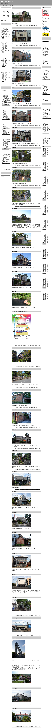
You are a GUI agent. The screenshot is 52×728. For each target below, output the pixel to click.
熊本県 (3, 81)
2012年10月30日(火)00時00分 (18, 45)
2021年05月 (44, 149)
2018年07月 (44, 181)
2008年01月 (44, 268)
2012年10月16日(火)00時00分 (18, 366)
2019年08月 (44, 169)
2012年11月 (44, 224)
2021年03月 (44, 151)
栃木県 (3, 44)
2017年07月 (44, 192)
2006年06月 (44, 286)
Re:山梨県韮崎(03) (45, 87)
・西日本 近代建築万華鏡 (6, 119)
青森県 (3, 37)
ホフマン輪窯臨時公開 (46, 133)
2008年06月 (44, 263)
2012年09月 (44, 226)
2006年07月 (44, 285)
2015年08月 (44, 214)
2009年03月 (44, 255)
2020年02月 (44, 163)
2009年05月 (44, 253)
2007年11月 (44, 270)
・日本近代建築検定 (5, 96)
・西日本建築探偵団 (5, 116)
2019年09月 (44, 168)
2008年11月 (44, 259)
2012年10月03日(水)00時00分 (18, 635)
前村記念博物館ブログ (7, 1)
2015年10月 (44, 212)
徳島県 (3, 73)
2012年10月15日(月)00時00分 (18, 387)
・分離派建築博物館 (5, 143)
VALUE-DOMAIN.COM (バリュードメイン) (46, 30)
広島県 (3, 70)
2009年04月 (44, 254)
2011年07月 (44, 233)
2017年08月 (44, 191)
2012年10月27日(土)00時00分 (18, 105)
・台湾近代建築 (4, 157)
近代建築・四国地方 (4, 72)
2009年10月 (44, 248)
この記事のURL (24, 25)
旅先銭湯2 (44, 24)
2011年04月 (44, 236)
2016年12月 (44, 199)
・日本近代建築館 (5, 95)
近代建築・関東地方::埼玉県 (29, 25)
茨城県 (3, 43)
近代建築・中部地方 (4, 50)
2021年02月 (44, 152)
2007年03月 (44, 277)
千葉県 (3, 47)
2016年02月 (44, 208)
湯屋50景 (44, 62)
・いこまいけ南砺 (5, 147)
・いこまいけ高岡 (5, 146)
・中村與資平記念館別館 (6, 154)
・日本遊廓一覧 (4, 97)
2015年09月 (44, 213)
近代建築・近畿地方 (4, 60)
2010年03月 (44, 244)
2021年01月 (44, 153)
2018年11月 (44, 177)
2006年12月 (44, 280)
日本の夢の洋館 (45, 21)
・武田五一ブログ (5, 155)
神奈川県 (3, 49)
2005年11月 (44, 292)
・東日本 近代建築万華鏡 (6, 118)
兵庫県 (3, 64)
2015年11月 (44, 211)
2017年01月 (44, 198)
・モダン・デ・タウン (5, 144)
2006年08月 (44, 284)
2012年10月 (44, 225)
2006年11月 (44, 281)
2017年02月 (44, 197)
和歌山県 (3, 66)
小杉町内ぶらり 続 (45, 125)
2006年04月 (44, 288)
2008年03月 (44, 266)
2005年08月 (44, 295)
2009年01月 (44, 257)
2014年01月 (44, 218)
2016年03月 (44, 207)
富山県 (3, 52)
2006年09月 (44, 283)
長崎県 (3, 80)
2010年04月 (44, 243)
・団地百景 (4, 126)
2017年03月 (44, 196)
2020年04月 (44, 161)
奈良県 (3, 65)
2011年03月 (44, 237)
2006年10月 (44, 282)
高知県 (3, 76)
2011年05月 (44, 235)
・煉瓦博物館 (4, 158)
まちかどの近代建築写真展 (30, 345)
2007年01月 (44, 279)
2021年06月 (44, 148)
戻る (1, 5)
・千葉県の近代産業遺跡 (6, 141)
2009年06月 (44, 252)
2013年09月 (44, 220)
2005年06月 (44, 297)
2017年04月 (44, 195)
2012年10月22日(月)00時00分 (18, 206)
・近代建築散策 (4, 133)
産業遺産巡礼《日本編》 (46, 18)
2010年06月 (44, 241)
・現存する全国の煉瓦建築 (6, 105)
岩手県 (3, 38)
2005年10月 (44, 293)
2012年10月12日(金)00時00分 (18, 448)
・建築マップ (4, 145)
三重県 (3, 59)
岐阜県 (3, 56)
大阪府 (3, 63)
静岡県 (3, 57)
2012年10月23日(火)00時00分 (18, 185)
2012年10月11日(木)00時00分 (18, 469)
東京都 (3, 48)
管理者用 (11, 5)
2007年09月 (44, 272)
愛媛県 (3, 75)
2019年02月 (44, 174)
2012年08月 (44, 227)
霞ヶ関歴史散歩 (45, 55)
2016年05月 (44, 205)
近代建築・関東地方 (4, 42)
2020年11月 (44, 155)
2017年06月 (44, 193)
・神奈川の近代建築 (5, 142)
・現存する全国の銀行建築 (6, 94)
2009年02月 (44, 256)
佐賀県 (3, 79)
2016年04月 (44, 206)
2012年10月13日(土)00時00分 (18, 427)
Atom (8, 5)
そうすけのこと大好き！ (46, 141)
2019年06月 (44, 171)
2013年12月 (44, 219)
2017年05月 (44, 194)
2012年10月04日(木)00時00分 (18, 615)
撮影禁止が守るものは (46, 128)
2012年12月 (44, 223)
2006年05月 (44, 287)
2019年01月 (44, 175)
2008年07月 (44, 262)
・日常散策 (4, 114)
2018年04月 (44, 184)
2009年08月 (44, 250)
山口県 (3, 71)
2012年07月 (44, 228)
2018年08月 (44, 180)
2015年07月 (44, 215)
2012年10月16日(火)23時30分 (18, 345)
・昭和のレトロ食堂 (5, 140)
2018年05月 (44, 183)
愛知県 (3, 58)
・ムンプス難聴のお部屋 (6, 169)
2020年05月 (44, 160)
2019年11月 (44, 166)
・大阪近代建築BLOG (5, 132)
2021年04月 (44, 150)
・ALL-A (3, 125)
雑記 (2, 32)
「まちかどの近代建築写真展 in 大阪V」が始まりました (46, 110)
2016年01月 (44, 209)
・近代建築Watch (5, 127)
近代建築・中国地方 (4, 67)
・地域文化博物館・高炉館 (6, 139)
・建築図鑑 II (4, 124)
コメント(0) (34, 25)
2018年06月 (44, 182)
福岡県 (3, 78)
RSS (3, 5)
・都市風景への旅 (5, 111)
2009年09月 (44, 249)
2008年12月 (44, 258)
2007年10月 (44, 271)
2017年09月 (44, 190)
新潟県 (3, 51)
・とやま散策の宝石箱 (5, 149)
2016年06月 (44, 204)
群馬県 (3, 45)
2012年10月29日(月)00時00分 (18, 65)
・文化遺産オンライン (5, 168)
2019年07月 (44, 170)
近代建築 (2, 30)
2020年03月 (44, 162)
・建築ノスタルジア (5, 117)
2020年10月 (44, 156)
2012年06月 (44, 229)
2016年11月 (44, 200)
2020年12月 (44, 154)
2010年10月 (44, 239)
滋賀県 (3, 61)
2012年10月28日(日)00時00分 (18, 85)
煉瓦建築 (3, 28)
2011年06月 (44, 234)
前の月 (2, 20)
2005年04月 (44, 299)
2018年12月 (44, 176)
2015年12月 (44, 210)
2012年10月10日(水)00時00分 (18, 489)
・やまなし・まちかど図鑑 (6, 120)
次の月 (5, 20)
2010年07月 (44, 240)
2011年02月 (44, 238)
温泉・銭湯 (3, 33)
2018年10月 (44, 178)
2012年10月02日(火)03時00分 (22, 685)
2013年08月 (44, 221)
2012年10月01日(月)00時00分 (18, 726)
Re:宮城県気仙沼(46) (46, 71)
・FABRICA (4, 131)
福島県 (3, 41)
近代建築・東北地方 (4, 36)
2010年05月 (44, 242)
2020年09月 (44, 157)
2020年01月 (44, 164)
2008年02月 (44, 267)
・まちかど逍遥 (4, 115)
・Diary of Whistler (5, 112)
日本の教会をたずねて (46, 60)
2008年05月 (44, 264)
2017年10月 (44, 189)
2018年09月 (44, 179)
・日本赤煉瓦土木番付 (5, 104)
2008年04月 (44, 265)
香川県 (3, 74)
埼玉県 (3, 46)
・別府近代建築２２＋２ (6, 138)
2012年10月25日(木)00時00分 (18, 145)
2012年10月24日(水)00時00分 (18, 165)
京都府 (3, 62)
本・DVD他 (3, 29)
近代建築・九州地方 (4, 77)
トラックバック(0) (38, 25)
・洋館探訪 (4, 130)
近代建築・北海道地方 (4, 34)
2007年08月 (44, 273)
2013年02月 (44, 222)
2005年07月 (44, 296)
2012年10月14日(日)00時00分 (18, 407)
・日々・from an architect (6, 156)
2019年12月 (44, 165)
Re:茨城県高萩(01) (45, 84)
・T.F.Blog (4, 113)
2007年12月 (44, 269)
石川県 (3, 53)
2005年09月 (44, 294)
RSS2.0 (6, 5)
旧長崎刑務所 (4, 31)
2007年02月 (44, 278)
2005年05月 (44, 298)
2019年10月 (44, 167)
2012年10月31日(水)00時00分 (18, 25)
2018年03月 (44, 185)
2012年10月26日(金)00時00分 (18, 125)
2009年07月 (44, 251)
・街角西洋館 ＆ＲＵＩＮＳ (6, 148)
